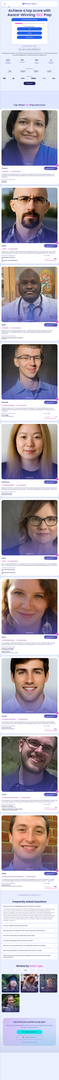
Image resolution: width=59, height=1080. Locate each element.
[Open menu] (4, 3)
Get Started (29, 83)
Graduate (32, 970)
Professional (40, 970)
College (25, 970)
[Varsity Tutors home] (29, 4)
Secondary (18, 970)
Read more (5, 177)
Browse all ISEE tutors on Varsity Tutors (29, 895)
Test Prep (3, 6)
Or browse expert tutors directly (29, 1042)
